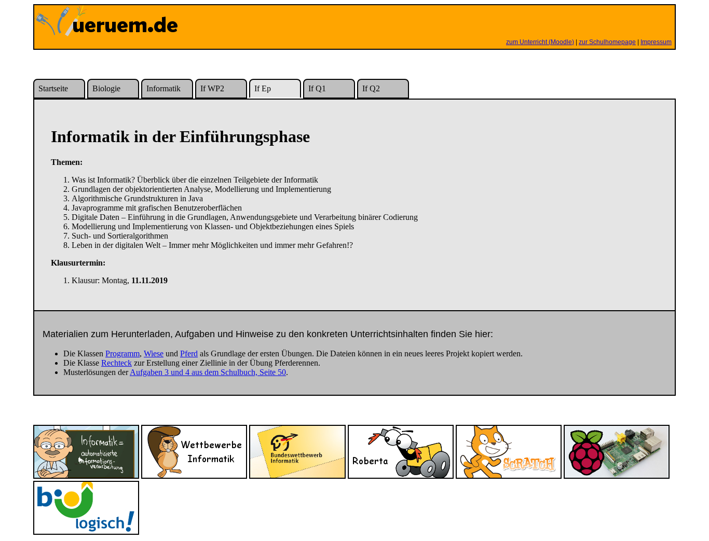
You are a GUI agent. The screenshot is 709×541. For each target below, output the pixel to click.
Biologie (106, 88)
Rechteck (116, 362)
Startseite (53, 88)
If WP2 (212, 88)
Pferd (189, 353)
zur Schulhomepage (607, 42)
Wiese (153, 353)
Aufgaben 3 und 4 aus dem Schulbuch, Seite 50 (208, 372)
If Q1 (317, 88)
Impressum (656, 42)
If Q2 (371, 88)
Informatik (163, 88)
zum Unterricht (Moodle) (540, 42)
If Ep (262, 88)
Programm (122, 353)
